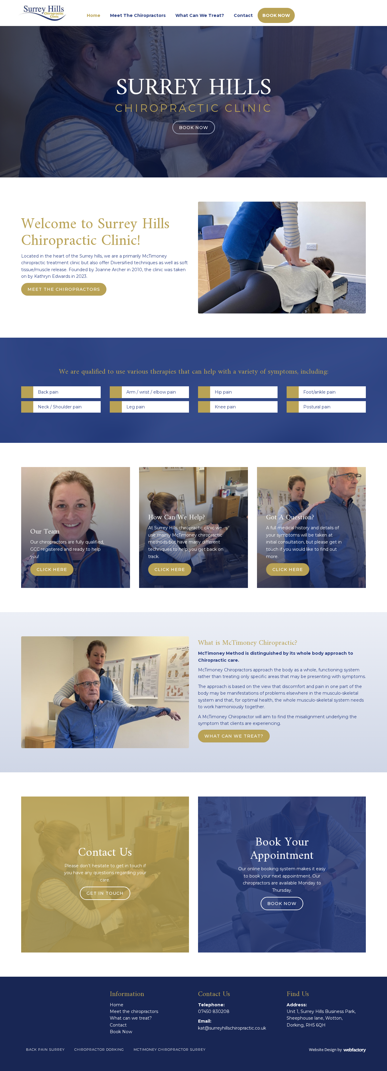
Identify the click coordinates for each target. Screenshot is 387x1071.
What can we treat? (199, 15)
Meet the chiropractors (138, 15)
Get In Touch (105, 893)
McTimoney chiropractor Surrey (170, 1049)
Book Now (276, 15)
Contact (243, 15)
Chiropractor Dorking (99, 1049)
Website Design (323, 1049)
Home (93, 15)
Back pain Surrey (45, 1049)
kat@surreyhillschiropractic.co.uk (232, 1028)
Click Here (52, 569)
